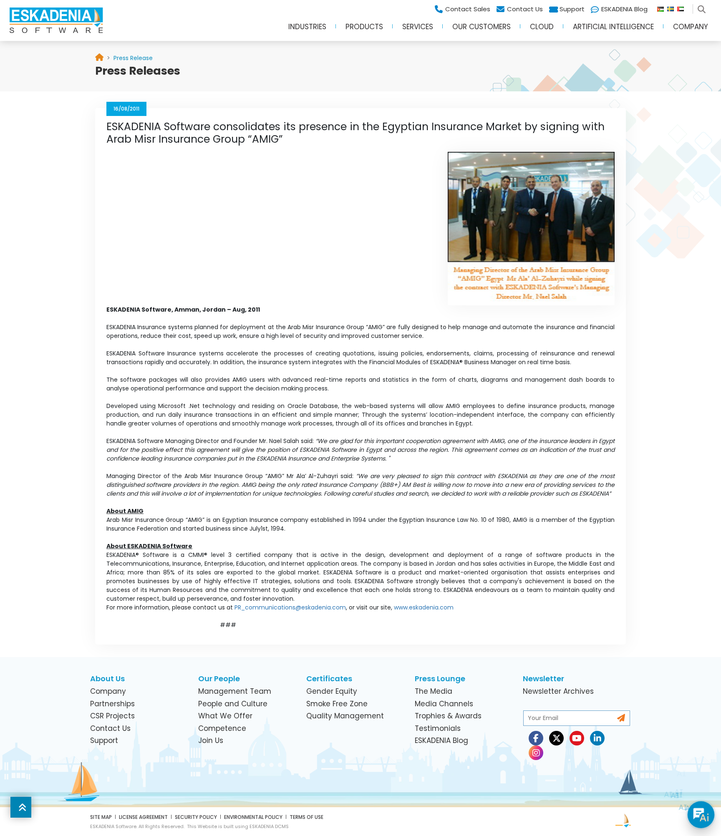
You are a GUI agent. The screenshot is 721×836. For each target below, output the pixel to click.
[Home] (99, 58)
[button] (307, 29)
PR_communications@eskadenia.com (290, 607)
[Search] (703, 7)
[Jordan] (662, 7)
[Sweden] (672, 7)
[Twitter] (556, 738)
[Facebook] (536, 738)
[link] (133, 58)
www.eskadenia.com (424, 607)
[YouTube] (577, 738)
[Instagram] (536, 752)
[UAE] (684, 7)
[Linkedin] (597, 738)
